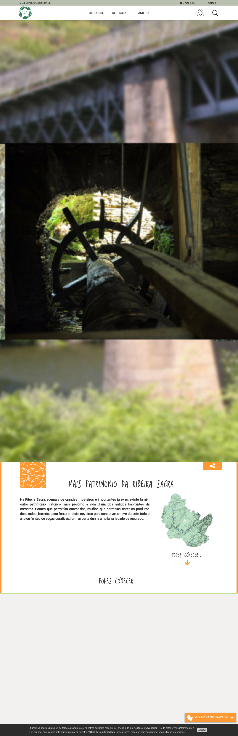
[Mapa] (200, 13)
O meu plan (188, 2)
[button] (212, 466)
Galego (212, 2)
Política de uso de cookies (101, 732)
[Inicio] (25, 13)
